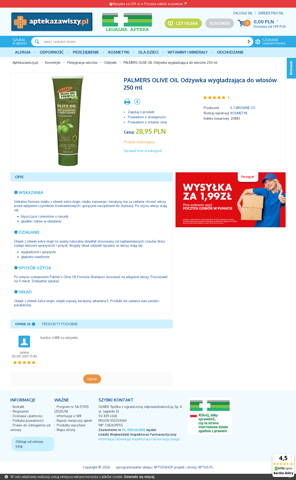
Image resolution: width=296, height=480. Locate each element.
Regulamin (21, 411)
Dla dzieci (148, 52)
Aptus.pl (205, 467)
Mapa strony (66, 430)
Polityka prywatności (28, 420)
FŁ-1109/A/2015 (133, 430)
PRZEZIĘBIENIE (86, 52)
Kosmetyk (239, 113)
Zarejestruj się (270, 13)
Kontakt (18, 407)
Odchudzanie (230, 52)
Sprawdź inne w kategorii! (143, 151)
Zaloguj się (242, 13)
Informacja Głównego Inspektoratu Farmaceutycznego (139, 439)
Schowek (220, 23)
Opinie (92, 379)
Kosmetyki (118, 52)
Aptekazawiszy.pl (25, 62)
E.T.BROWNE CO (243, 108)
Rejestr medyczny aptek (74, 420)
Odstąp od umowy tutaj (29, 444)
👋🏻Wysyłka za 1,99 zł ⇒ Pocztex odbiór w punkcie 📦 (148, 4)
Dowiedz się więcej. (139, 477)
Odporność (52, 52)
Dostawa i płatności (27, 416)
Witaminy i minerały (188, 52)
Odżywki (110, 62)
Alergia (23, 52)
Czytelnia (187, 23)
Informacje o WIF (69, 416)
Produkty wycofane (71, 425)
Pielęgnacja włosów (82, 62)
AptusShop (163, 467)
